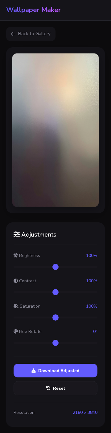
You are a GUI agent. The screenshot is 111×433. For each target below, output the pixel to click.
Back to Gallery (34, 33)
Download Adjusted (59, 370)
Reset (59, 388)
